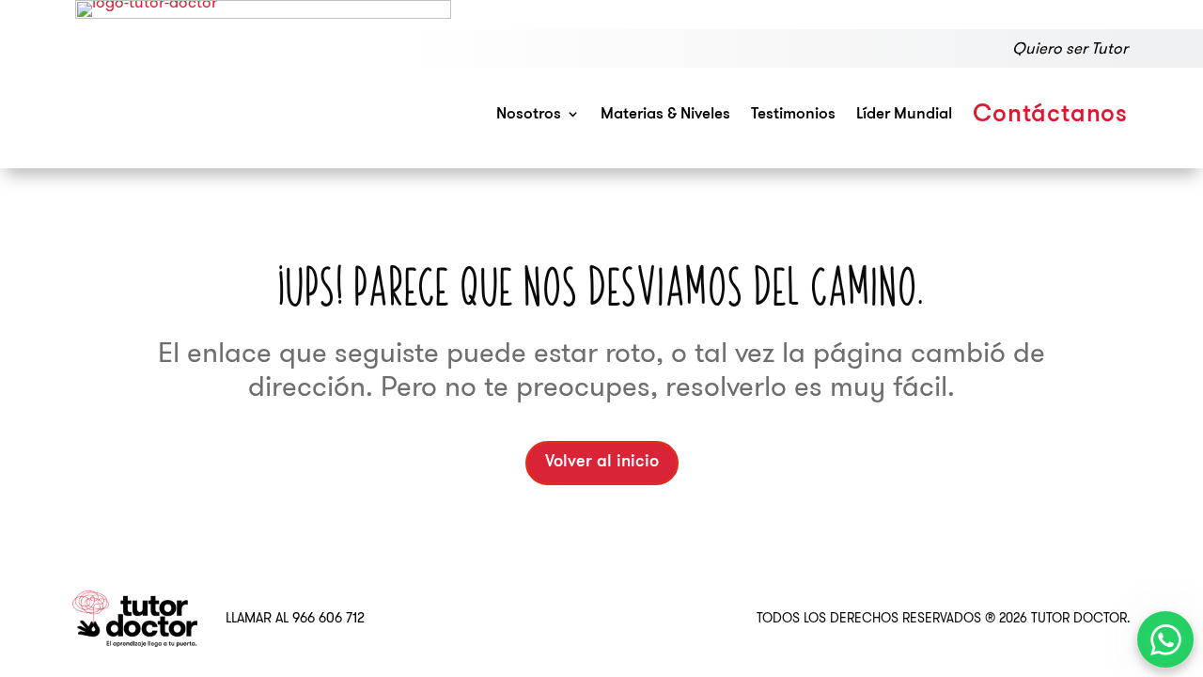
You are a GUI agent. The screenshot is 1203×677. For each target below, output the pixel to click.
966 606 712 (328, 617)
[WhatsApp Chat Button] (1165, 639)
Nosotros (528, 114)
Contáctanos (1050, 115)
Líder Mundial (904, 114)
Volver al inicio (602, 462)
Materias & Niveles (665, 114)
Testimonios (793, 114)
